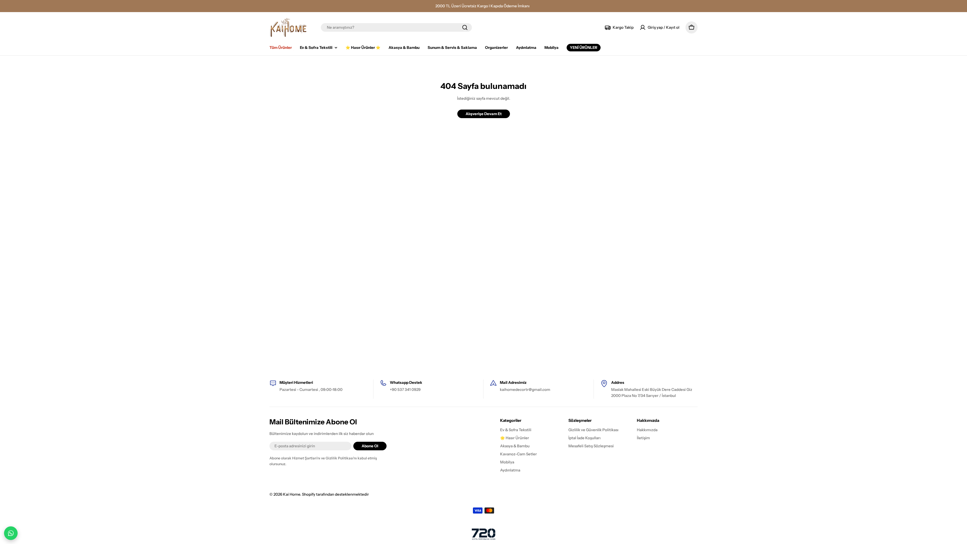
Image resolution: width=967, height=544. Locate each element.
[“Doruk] (483, 534)
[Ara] (465, 27)
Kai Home (291, 494)
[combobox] (396, 27)
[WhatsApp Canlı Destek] (11, 533)
